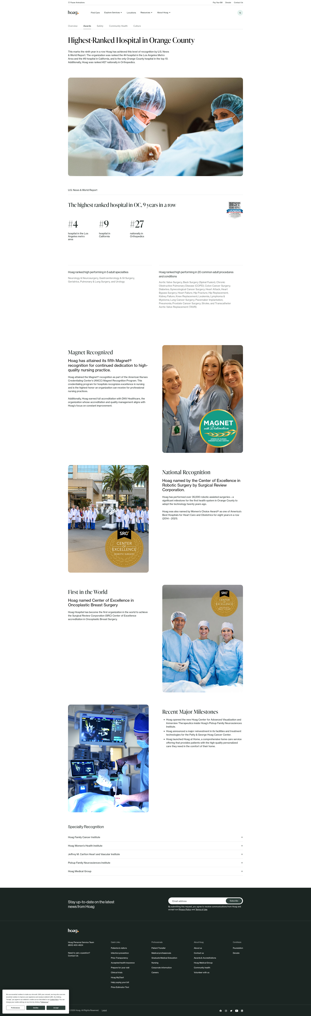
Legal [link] (104, 1010)
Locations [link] (131, 12)
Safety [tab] (100, 26)
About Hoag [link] (162, 12)
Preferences (15, 1008)
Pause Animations (77, 2)
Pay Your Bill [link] (217, 2)
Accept (56, 1008)
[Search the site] (240, 13)
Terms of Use (201, 909)
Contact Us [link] (238, 2)
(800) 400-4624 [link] (75, 945)
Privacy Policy (185, 909)
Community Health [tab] (118, 26)
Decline (35, 1008)
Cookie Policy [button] (54, 999)
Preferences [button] (44, 1002)
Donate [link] (228, 2)
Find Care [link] (95, 12)
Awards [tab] (87, 26)
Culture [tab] (137, 26)
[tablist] (155, 26)
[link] (73, 13)
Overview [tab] (73, 26)
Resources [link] (145, 12)
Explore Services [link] (112, 12)
